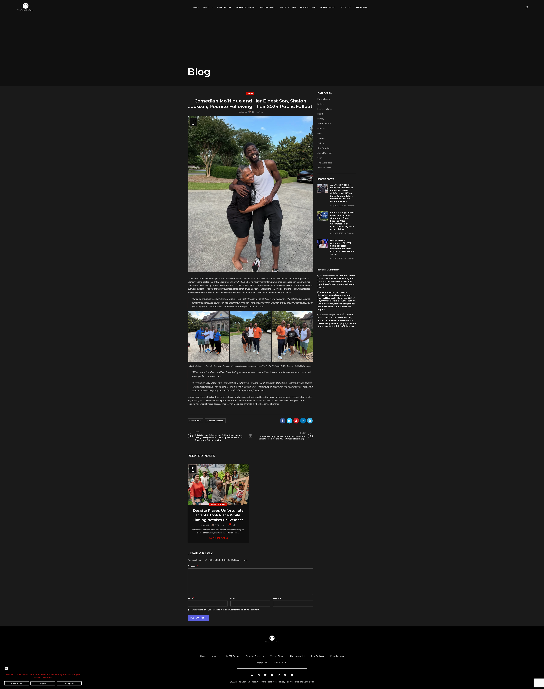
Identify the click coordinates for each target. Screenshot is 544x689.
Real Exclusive (323, 148)
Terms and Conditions (304, 681)
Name (191, 598)
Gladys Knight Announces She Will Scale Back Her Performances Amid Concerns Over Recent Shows (342, 247)
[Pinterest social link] (296, 420)
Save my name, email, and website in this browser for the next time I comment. (225, 609)
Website (277, 598)
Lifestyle (321, 128)
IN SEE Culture (324, 123)
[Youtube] (265, 675)
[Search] (527, 7)
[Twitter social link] (289, 420)
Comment (193, 566)
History (320, 118)
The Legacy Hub (324, 162)
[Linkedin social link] (303, 420)
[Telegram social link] (310, 420)
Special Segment (324, 153)
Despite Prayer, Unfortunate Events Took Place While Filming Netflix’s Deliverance (218, 515)
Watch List (262, 662)
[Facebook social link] (282, 420)
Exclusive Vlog (337, 656)
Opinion (321, 138)
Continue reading (218, 538)
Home (203, 656)
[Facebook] (272, 675)
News (250, 93)
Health (320, 114)
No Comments (349, 206)
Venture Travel (324, 167)
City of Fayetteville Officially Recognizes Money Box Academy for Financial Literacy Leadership (334, 295)
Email (233, 598)
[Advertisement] (272, 45)
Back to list (250, 436)
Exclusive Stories (253, 656)
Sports (320, 158)
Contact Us (278, 662)
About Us (216, 656)
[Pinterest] (252, 675)
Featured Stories (324, 109)
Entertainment (218, 504)
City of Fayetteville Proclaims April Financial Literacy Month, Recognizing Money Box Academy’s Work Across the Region (336, 304)
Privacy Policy (285, 681)
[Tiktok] (278, 675)
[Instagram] (258, 675)
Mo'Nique (196, 420)
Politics (320, 143)
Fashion (320, 104)
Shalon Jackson (216, 420)
